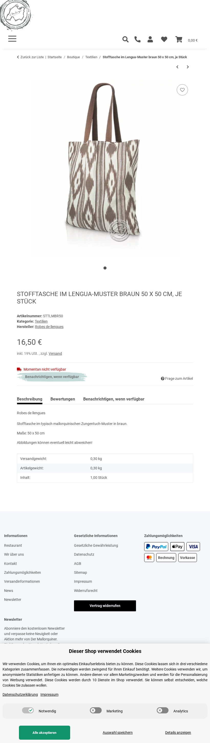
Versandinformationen (22, 581)
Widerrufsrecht (86, 591)
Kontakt (10, 564)
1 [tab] (105, 268)
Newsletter (12, 600)
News (8, 591)
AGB (77, 564)
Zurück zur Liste (32, 57)
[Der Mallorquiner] (21, 16)
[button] (150, 39)
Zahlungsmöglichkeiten (22, 572)
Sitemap (80, 572)
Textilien (41, 321)
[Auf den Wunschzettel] (182, 89)
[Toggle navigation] (12, 38)
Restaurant (13, 545)
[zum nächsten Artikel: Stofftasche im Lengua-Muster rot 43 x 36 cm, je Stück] (188, 67)
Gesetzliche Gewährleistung (96, 545)
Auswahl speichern (118, 732)
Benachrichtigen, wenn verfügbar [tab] (113, 399)
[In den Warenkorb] (21, 77)
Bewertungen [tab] (62, 399)
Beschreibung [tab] (29, 399)
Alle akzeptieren (44, 733)
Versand (55, 353)
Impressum (83, 581)
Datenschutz (84, 554)
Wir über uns (14, 554)
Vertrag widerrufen (105, 606)
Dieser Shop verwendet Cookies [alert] (105, 651)
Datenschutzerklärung (20, 694)
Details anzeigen (178, 732)
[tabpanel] (105, 168)
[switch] (28, 710)
